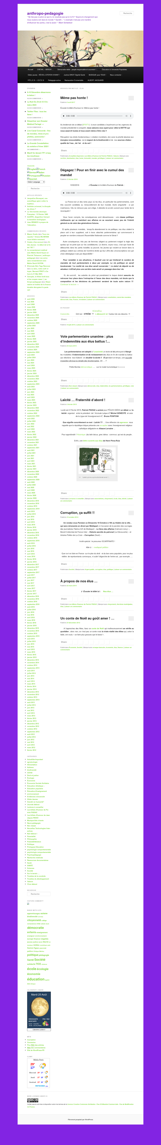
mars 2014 (31, 684)
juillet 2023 (31, 389)
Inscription (31, 1039)
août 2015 (31, 638)
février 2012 (31, 750)
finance (120, 647)
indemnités (104, 386)
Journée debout (33, 804)
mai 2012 (30, 742)
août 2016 (31, 607)
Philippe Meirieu (39, 951)
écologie (43, 969)
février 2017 (31, 591)
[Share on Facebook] (70, 151)
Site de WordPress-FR (35, 1050)
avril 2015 (31, 649)
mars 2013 (31, 715)
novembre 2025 (33, 317)
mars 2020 (31, 492)
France (75, 299)
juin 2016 (30, 612)
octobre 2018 (32, 538)
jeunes (29, 942)
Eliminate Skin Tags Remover (38, 266)
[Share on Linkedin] (81, 151)
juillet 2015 (31, 641)
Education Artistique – (36, 786)
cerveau (40, 917)
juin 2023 (30, 392)
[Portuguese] (33, 175)
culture (43, 924)
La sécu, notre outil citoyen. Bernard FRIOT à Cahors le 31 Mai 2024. (38, 271)
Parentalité (31, 836)
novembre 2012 (33, 726)
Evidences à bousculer (36, 796)
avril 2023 (31, 397)
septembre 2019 (33, 508)
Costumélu (64, 314)
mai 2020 (30, 487)
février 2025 (31, 339)
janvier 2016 (31, 625)
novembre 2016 (33, 599)
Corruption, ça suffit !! (77, 512)
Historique (81, 434)
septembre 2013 (33, 699)
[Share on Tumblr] (92, 151)
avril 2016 (31, 617)
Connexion (31, 1042)
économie (109, 647)
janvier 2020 (31, 498)
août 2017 (31, 575)
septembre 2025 (33, 323)
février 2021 (31, 466)
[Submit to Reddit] (97, 151)
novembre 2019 (33, 503)
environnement (33, 794)
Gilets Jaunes (32, 799)
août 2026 (31, 299)
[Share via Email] (107, 151)
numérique (43, 945)
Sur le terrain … (33, 873)
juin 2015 (30, 644)
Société (71, 569)
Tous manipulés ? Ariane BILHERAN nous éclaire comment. (38, 237)
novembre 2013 (33, 694)
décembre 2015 (33, 628)
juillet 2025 (31, 325)
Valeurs (116, 156)
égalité (47, 980)
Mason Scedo (32, 234)
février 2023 (31, 402)
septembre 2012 (33, 731)
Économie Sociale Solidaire (38, 783)
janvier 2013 (31, 721)
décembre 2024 (33, 344)
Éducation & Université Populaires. (114, 69)
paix (49, 945)
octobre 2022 (32, 413)
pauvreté (43, 948)
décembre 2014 (33, 660)
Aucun (35, 98)
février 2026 (31, 309)
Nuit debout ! (32, 833)
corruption (99, 569)
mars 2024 (31, 368)
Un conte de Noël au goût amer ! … (87, 618)
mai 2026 (30, 301)
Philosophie (32, 839)
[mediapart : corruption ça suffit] (93, 547)
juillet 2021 (31, 453)
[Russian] (45, 175)
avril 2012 (31, 745)
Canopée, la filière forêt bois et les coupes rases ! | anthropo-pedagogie (38, 279)
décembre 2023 (33, 376)
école (115, 498)
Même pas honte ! (74, 97)
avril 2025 (31, 333)
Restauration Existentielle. (74, 80)
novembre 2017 (33, 567)
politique (110, 569)
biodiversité (31, 770)
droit (47, 924)
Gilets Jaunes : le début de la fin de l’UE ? (39, 244)
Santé (29, 863)
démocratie (64, 299)
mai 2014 (30, 678)
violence (44, 964)
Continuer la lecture (69, 284)
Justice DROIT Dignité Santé (74, 75)
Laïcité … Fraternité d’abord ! (82, 399)
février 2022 (31, 434)
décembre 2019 (33, 501)
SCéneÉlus (97, 310)
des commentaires (36, 1047)
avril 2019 (31, 522)
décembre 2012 (33, 723)
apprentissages (33, 913)
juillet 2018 (31, 546)
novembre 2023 (33, 378)
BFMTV (86, 124)
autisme (44, 913)
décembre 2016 (33, 596)
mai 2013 (30, 710)
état (28, 984)
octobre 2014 (32, 665)
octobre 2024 (32, 349)
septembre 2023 (33, 384)
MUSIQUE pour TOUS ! (97, 75)
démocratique (86, 367)
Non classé (73, 386)
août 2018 (31, 543)
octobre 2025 (32, 320)
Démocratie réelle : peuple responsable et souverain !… (77, 69)
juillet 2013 (31, 705)
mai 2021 (30, 458)
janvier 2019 (31, 530)
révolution (82, 299)
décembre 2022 (33, 408)
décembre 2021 (33, 439)
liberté (45, 942)
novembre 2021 (33, 442)
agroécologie (32, 762)
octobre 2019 (32, 506)
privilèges (101, 158)
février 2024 (31, 371)
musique (30, 945)
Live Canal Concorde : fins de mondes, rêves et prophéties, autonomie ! (38, 133)
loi (109, 386)
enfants (31, 932)
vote (132, 386)
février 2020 (31, 495)
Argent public (89, 569)
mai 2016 (30, 615)
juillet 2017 (31, 577)
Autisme (30, 767)
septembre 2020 (33, 479)
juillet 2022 (31, 421)
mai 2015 (30, 646)
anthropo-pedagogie (45, 13)
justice (35, 942)
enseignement (42, 932)
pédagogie (44, 955)
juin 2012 (30, 739)
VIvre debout (32, 884)
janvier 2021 (31, 469)
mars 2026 (31, 307)
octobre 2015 (32, 633)
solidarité (31, 964)
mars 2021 (31, 463)
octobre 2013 (32, 697)
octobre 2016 (32, 601)
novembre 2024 (33, 347)
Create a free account (35, 242)
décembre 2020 (33, 471)
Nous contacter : (116, 75)
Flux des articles (35, 1045)
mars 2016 (31, 620)
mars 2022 (31, 431)
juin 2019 (30, 516)
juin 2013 (30, 707)
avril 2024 (31, 365)
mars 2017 (31, 588)
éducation (36, 979)
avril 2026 (31, 304)
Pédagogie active (54, 80)
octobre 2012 (32, 729)
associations (99, 498)
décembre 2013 (33, 692)
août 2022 (31, 418)
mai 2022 (30, 426)
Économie (72, 647)
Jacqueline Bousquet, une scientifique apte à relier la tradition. (37, 201)
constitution (112, 297)
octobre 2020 (32, 477)
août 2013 (31, 702)
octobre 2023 (32, 381)
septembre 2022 (33, 416)
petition (30, 951)
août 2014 (31, 670)
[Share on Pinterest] (81, 493)
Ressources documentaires (37, 860)
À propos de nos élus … (78, 581)
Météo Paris (38, 1060)
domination (71, 158)
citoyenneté (108, 498)
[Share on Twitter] (76, 151)
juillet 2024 (31, 357)
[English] (31, 169)
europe (30, 939)
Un (33, 149)
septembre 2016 (33, 604)
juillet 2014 (31, 673)
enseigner (31, 936)
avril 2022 (31, 429)
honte (81, 158)
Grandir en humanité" (35, 802)
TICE (38, 964)
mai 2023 (30, 394)
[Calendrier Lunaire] (39, 1030)
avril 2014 (31, 681)
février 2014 (31, 686)
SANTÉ (30, 865)
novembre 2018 (33, 535)
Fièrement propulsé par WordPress (80, 1119)
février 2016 (31, 622)
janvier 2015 (31, 657)
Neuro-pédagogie (34, 823)
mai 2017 (30, 583)
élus (77, 158)
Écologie (30, 778)
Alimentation (32, 764)
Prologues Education (35, 847)
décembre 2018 (33, 532)
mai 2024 (30, 362)
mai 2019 (30, 519)
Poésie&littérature (34, 841)
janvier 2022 (31, 437)
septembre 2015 (33, 636)
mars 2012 (31, 747)
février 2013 (31, 718)
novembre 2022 (33, 410)
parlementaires (116, 386)
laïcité (124, 498)
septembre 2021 (33, 447)
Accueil (30, 69)
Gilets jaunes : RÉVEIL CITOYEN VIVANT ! (44, 75)
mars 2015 (31, 652)
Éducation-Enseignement (37, 791)
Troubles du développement (38, 879)
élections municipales (124, 604)
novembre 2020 (33, 474)
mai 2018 (30, 551)
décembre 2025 (33, 315)
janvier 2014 (31, 689)
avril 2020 (31, 490)
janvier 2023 (31, 405)
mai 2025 (30, 331)
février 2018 (31, 559)
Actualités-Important (76, 156)
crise (38, 923)
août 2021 (31, 450)
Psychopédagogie (34, 855)
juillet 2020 (31, 485)
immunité (87, 158)
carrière (63, 158)
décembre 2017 (33, 564)
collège (44, 920)
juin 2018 (30, 548)
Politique (30, 844)
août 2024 (31, 355)
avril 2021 (31, 461)
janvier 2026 (31, 312)
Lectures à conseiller (76, 498)
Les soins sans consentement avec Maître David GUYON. (37, 260)
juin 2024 (30, 360)
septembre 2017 (33, 572)
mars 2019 (31, 524)
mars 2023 (31, 400)
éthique (32, 984)
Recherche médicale (35, 857)
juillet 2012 (31, 737)
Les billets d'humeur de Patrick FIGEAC (98, 156)
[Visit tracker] (28, 904)
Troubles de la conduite (36, 876)
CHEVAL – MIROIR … (45, 69)
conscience (31, 924)
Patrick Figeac (33, 948)
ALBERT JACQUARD (96, 80)
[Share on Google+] (86, 151)
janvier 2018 (31, 562)
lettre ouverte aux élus (93, 440)
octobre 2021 (32, 445)
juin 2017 (30, 580)
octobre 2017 (32, 569)
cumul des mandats (124, 297)
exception (104, 425)
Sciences (30, 868)
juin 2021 (30, 455)
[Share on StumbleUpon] (102, 151)
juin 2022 (30, 424)
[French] (40, 169)
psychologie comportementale (39, 849)
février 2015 (31, 654)
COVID (29, 772)
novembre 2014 (33, 662)
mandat (94, 158)
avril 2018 (31, 554)
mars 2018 (31, 556)
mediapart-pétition (101, 547)
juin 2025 (30, 328)
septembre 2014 (33, 668)
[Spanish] (32, 178)
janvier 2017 (31, 593)
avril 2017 (31, 585)
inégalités (44, 939)
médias (36, 945)
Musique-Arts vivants (35, 820)
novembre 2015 (33, 631)
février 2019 (31, 527)
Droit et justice (32, 775)
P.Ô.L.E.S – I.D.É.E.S (36, 80)
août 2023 (31, 386)
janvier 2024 (31, 373)
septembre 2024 (33, 352)
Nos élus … (108, 591)
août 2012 (31, 734)
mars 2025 (31, 336)
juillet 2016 (31, 609)
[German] (32, 172)
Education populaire (35, 788)
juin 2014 (30, 676)
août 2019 (31, 511)
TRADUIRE (31, 166)
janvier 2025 (31, 341)
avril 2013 (31, 713)
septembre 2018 (33, 540)
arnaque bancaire (99, 647)
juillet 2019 (31, 514)
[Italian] (40, 172)
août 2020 (31, 482)
